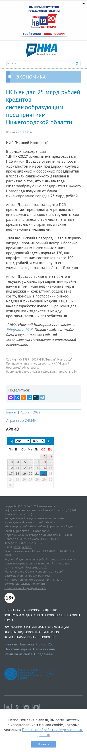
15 (44, 468)
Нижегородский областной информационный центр (41, 526)
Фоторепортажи (17, 627)
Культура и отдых (18, 615)
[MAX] (11, 397)
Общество (49, 610)
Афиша (75, 615)
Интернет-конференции (50, 627)
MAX (29, 329)
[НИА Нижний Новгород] (41, 55)
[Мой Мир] (29, 397)
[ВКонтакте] (17, 397)
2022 (36, 412)
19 (24, 473)
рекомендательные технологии (25, 583)
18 (17, 473)
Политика (12, 610)
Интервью (51, 632)
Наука (8, 620)
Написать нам (44, 649)
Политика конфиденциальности (25, 588)
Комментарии (15, 637)
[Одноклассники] (23, 397)
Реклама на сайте (18, 654)
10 (11, 468)
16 (50, 468)
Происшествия (56, 615)
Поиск (41, 644)
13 (30, 468)
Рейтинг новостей (41, 637)
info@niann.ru (23, 547)
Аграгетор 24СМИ (21, 420)
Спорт (39, 615)
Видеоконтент (30, 632)
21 (37, 473)
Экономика (31, 610)
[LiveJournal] (36, 397)
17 (11, 473)
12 (24, 468)
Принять (43, 744)
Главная (11, 412)
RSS (51, 644)
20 (30, 473)
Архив (25, 412)
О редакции (43, 654)
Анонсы (10, 632)
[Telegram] (42, 397)
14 (37, 468)
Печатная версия (17, 649)
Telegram (13, 329)
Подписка (26, 644)
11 (17, 468)
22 (44, 473)
